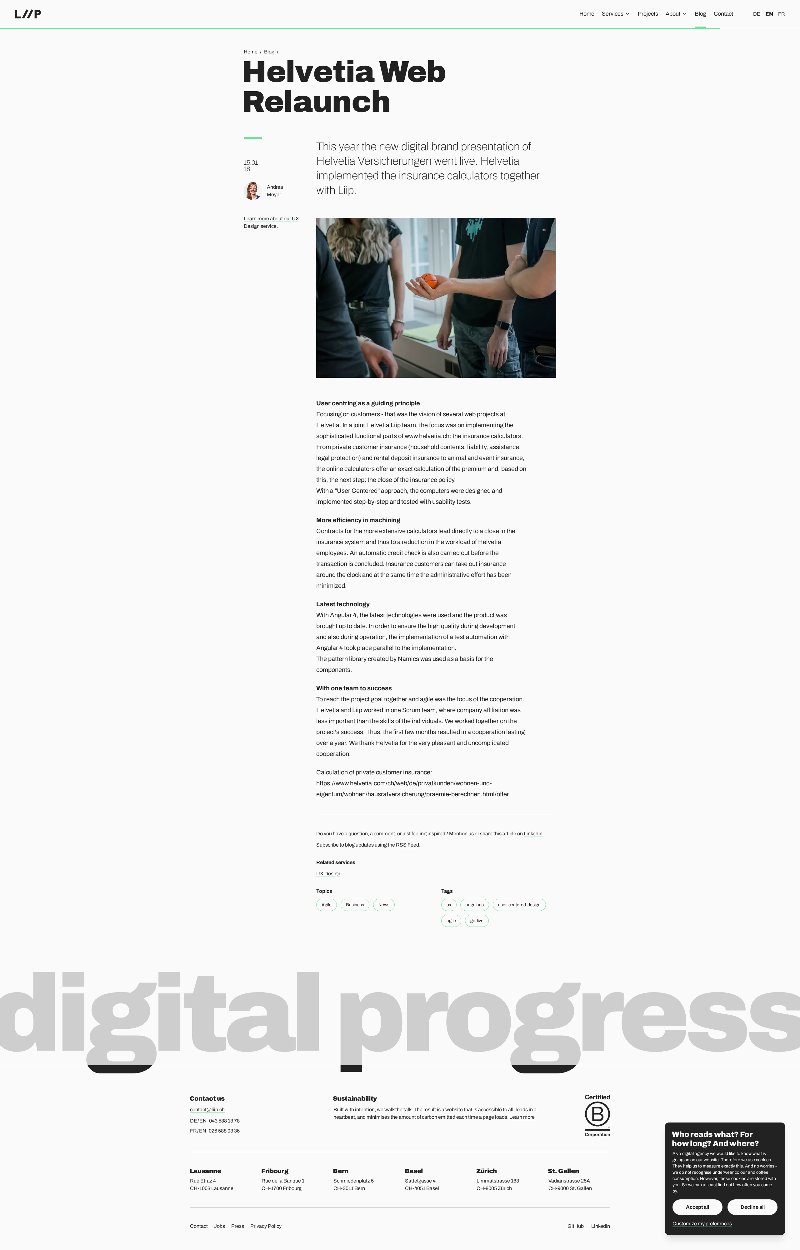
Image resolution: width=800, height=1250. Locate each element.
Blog (700, 14)
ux (449, 904)
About (673, 14)
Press (237, 1226)
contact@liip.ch (207, 1109)
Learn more (522, 1117)
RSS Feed (407, 845)
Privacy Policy (266, 1226)
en (769, 14)
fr (781, 14)
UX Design (328, 873)
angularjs (475, 904)
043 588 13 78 (224, 1120)
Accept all (697, 1207)
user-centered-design (519, 904)
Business (355, 904)
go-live (476, 920)
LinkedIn (533, 833)
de (756, 14)
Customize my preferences (702, 1223)
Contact (723, 14)
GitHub (576, 1226)
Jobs (219, 1226)
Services (612, 14)
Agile (327, 904)
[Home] (28, 14)
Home (586, 14)
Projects (648, 14)
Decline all (753, 1207)
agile (451, 920)
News (383, 904)
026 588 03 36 (224, 1130)
